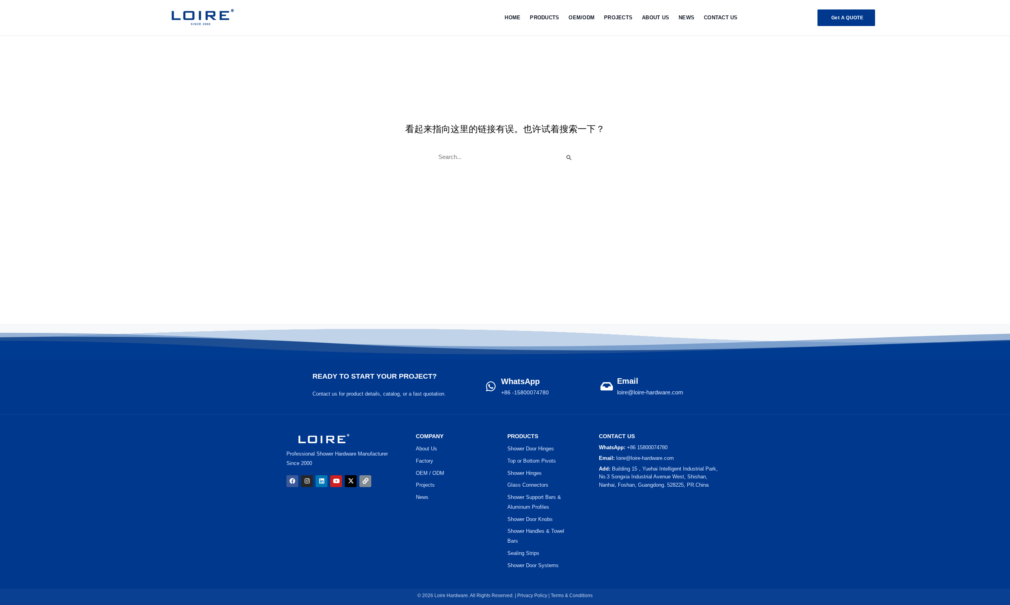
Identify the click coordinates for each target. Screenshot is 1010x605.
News (686, 18)
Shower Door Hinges (530, 449)
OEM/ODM (582, 18)
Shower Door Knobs (530, 519)
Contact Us (721, 18)
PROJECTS (618, 18)
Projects (425, 485)
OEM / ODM (430, 473)
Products (544, 18)
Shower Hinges (524, 473)
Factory (424, 461)
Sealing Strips (523, 553)
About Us (655, 18)
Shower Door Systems (533, 565)
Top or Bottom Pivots (531, 461)
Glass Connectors (527, 485)
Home (512, 18)
